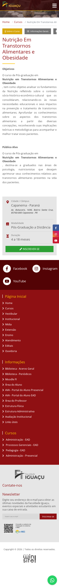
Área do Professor (16, 400)
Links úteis (11, 422)
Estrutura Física (14, 406)
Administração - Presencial (21, 455)
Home (6, 22)
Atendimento (13, 340)
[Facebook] (56, 228)
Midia (8, 324)
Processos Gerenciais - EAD (21, 445)
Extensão (10, 329)
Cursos (18, 22)
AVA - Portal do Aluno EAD (20, 395)
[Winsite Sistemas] (29, 558)
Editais (9, 345)
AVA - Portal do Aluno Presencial (24, 390)
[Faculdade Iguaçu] (17, 4)
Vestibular (11, 313)
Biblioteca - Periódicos (18, 374)
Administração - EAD (17, 439)
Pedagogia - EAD (15, 450)
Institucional (12, 319)
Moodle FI (11, 379)
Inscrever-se (31, 249)
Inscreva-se (48, 516)
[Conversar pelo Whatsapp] (52, 580)
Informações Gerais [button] (39, 31)
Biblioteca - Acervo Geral (19, 368)
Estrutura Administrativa (19, 411)
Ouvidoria (11, 351)
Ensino (9, 335)
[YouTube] (56, 240)
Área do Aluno (13, 384)
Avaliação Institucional (18, 416)
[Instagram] (56, 234)
